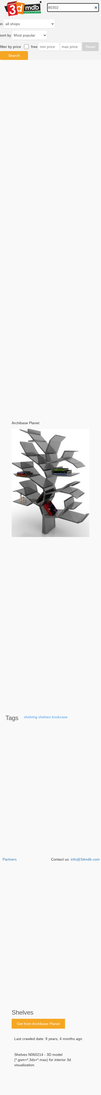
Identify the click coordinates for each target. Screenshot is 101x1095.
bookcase (60, 717)
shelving (30, 717)
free (34, 47)
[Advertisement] (50, 236)
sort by (5, 35)
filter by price (10, 47)
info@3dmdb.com (85, 859)
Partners (10, 859)
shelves (44, 717)
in (1, 24)
